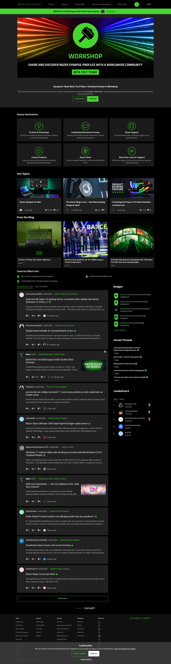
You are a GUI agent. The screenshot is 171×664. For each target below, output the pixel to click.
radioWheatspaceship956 (36, 540)
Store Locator (20, 629)
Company (80, 618)
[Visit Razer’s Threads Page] (99, 629)
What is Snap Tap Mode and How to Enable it (37, 276)
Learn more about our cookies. (125, 649)
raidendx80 (30, 418)
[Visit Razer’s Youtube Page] (99, 635)
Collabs (38, 636)
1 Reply (116, 353)
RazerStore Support (63, 629)
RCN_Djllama (125, 316)
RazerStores (19, 622)
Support (65, 4)
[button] (85, 659)
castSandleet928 (131, 411)
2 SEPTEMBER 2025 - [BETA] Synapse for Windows (39, 281)
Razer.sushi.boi (126, 301)
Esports (38, 632)
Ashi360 (128, 432)
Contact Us (80, 636)
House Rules (80, 4)
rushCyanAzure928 (33, 294)
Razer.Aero (124, 323)
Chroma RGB (40, 625)
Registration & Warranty (64, 625)
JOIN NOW (93, 99)
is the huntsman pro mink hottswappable (129, 370)
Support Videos (61, 639)
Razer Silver (122, 4)
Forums (51, 4)
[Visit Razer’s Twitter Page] (99, 632)
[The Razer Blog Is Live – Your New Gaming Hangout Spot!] (85, 196)
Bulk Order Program (22, 636)
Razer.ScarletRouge (127, 294)
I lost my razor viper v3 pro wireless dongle (130, 377)
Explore (38, 618)
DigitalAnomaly (126, 309)
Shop (17, 618)
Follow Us (101, 618)
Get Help (59, 622)
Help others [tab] (41, 287)
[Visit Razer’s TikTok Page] (99, 639)
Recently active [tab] (25, 287)
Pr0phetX (30, 387)
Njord (28, 354)
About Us (80, 622)
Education (19, 639)
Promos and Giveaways (101, 4)
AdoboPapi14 (31, 569)
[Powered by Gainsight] (85, 609)
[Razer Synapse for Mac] (39, 196)
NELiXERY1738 (130, 404)
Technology (39, 622)
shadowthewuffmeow (133, 425)
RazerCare (60, 632)
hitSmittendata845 (34, 325)
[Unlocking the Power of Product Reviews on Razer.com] (132, 196)
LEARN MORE (79, 99)
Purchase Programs (22, 632)
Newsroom (80, 629)
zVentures (80, 632)
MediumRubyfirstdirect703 (37, 447)
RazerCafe (19, 625)
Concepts (39, 629)
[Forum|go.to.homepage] (29, 4)
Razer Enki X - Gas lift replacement (127, 357)
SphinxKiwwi (31, 511)
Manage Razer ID (62, 636)
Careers (79, 625)
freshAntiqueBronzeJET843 (135, 418)
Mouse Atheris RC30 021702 (124, 364)
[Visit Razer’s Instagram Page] (99, 625)
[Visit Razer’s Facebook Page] (99, 622)
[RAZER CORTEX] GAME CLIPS (101, 276)
